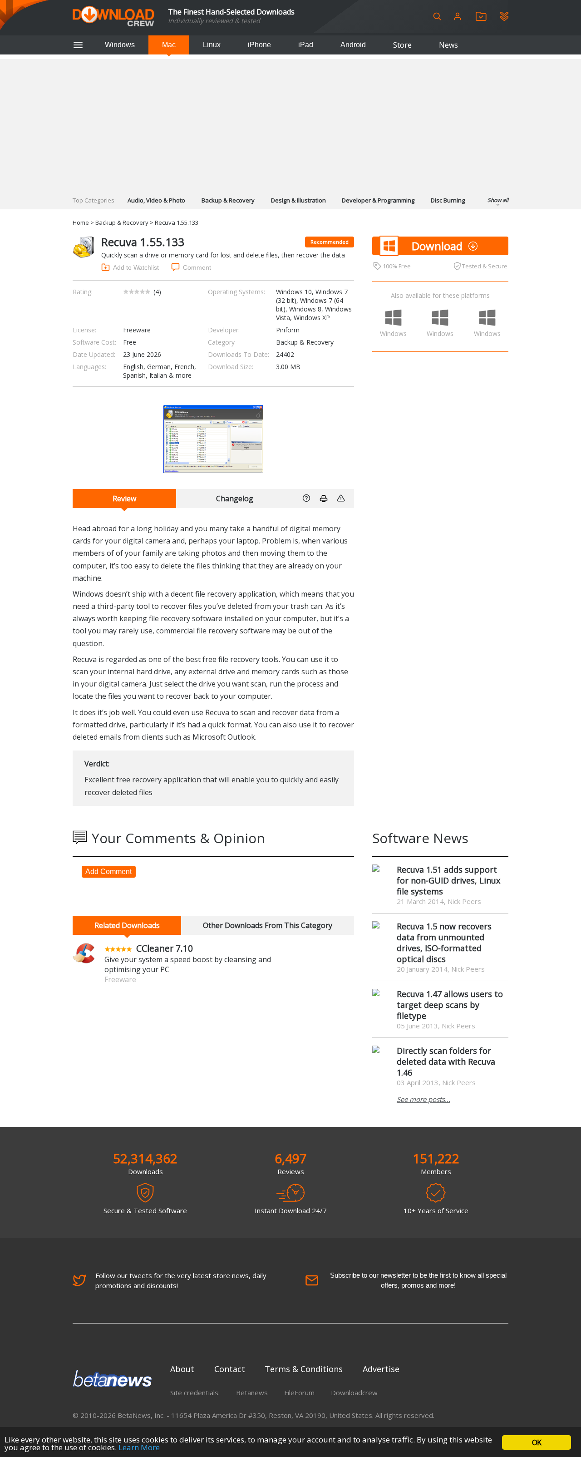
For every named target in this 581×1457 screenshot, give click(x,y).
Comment (197, 267)
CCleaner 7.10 (164, 948)
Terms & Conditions (304, 1368)
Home (81, 222)
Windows (120, 45)
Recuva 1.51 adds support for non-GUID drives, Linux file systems (448, 880)
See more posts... (423, 1099)
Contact (229, 1368)
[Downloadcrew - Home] (113, 17)
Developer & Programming (378, 200)
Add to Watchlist (136, 267)
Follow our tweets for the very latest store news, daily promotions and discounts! (180, 1280)
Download (437, 245)
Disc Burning (448, 200)
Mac (169, 45)
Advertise (381, 1368)
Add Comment (108, 871)
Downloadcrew (354, 1392)
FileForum (299, 1392)
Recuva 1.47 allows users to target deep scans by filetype (450, 1004)
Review (124, 499)
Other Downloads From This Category (267, 925)
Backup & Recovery (228, 200)
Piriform (288, 330)
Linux (212, 45)
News (448, 45)
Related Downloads (127, 925)
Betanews (252, 1392)
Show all (497, 200)
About (182, 1368)
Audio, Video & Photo (156, 200)
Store (402, 45)
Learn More (139, 1447)
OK (536, 1442)
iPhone (259, 45)
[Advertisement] (290, 122)
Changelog (234, 499)
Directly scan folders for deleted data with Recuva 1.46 (446, 1061)
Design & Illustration (298, 200)
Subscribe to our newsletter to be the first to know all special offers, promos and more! (418, 1280)
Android (353, 45)
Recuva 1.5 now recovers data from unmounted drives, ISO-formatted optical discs (444, 942)
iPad (305, 45)
